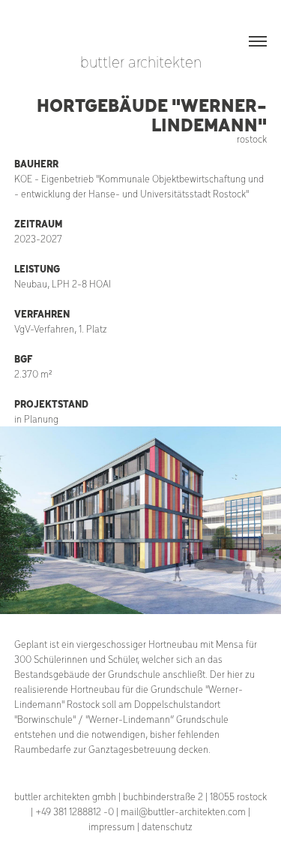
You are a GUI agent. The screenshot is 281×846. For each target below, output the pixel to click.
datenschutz (167, 826)
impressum (111, 826)
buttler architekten (141, 61)
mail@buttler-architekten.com (183, 811)
